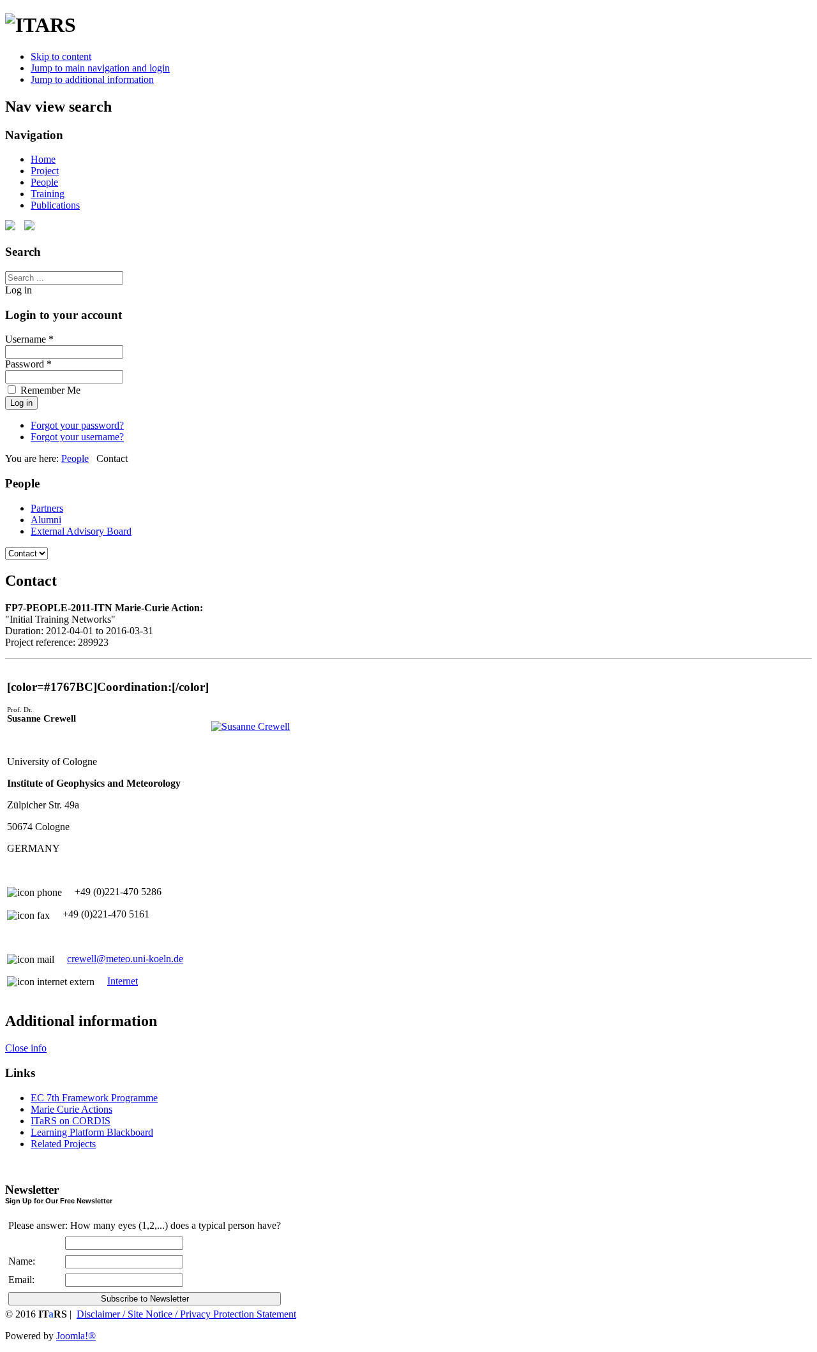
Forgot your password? (77, 425)
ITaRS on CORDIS (70, 1120)
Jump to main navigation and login (100, 68)
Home (43, 159)
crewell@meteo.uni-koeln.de (125, 958)
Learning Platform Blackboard (92, 1132)
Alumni (46, 519)
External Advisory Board (81, 531)
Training (47, 193)
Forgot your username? (77, 436)
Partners (47, 508)
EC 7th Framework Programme (94, 1097)
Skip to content (61, 56)
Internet (122, 981)
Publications (55, 205)
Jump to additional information (92, 79)
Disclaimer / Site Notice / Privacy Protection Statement (186, 1314)
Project (45, 170)
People (44, 182)
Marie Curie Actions (71, 1109)
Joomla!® (76, 1335)
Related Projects (63, 1143)
